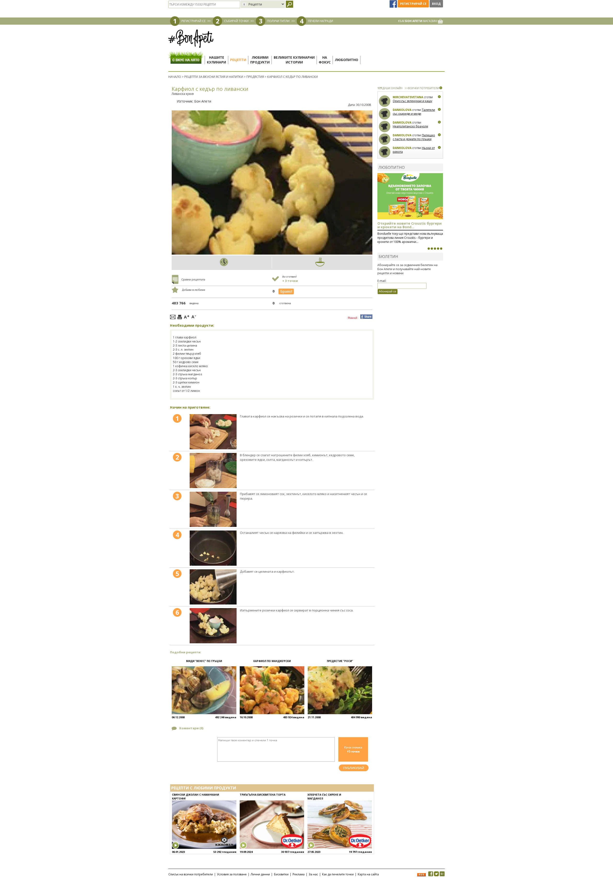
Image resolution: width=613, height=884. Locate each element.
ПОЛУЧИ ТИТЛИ (278, 21)
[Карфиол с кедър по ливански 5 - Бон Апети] (213, 587)
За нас (313, 874)
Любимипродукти (260, 59)
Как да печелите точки (338, 874)
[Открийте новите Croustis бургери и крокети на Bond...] (432, 248)
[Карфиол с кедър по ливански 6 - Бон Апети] (213, 625)
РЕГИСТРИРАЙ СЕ (193, 21)
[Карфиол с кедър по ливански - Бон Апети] (213, 431)
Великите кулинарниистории (294, 59)
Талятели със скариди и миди (414, 112)
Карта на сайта (368, 874)
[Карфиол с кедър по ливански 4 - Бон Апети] (213, 548)
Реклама (299, 874)
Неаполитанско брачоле (410, 126)
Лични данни (260, 874)
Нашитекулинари (216, 59)
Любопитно (346, 59)
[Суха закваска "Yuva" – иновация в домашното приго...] (428, 248)
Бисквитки (281, 874)
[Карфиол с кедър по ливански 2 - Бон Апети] (213, 470)
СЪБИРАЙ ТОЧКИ (236, 21)
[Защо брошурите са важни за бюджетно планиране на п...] (441, 248)
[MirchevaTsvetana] (385, 101)
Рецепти (238, 59)
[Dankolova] (385, 114)
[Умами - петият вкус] (438, 248)
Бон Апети (202, 101)
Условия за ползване (232, 874)
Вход (436, 4)
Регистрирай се (413, 4)
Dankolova (402, 110)
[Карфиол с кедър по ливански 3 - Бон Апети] (213, 509)
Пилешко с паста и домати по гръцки (414, 137)
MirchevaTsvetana (408, 97)
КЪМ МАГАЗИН (418, 21)
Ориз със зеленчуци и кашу (412, 101)
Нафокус (325, 59)
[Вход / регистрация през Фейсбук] (394, 4)
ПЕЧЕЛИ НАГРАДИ (320, 21)
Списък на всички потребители (190, 874)
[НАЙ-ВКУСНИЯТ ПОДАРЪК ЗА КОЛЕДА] (435, 248)
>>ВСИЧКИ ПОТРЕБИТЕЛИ (422, 88)
